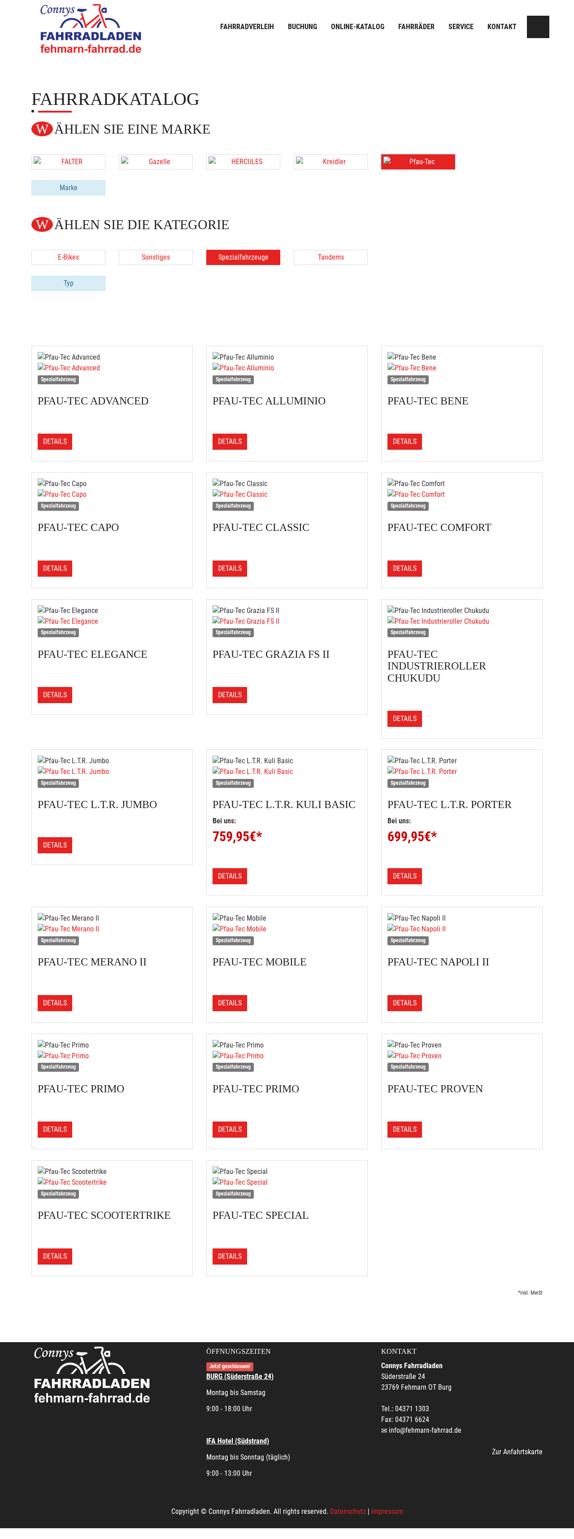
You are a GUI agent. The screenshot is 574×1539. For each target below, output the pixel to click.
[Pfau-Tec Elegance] (112, 621)
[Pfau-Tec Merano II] (112, 929)
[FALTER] (68, 162)
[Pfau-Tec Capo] (112, 494)
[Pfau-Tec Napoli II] (461, 929)
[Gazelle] (156, 162)
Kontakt (502, 26)
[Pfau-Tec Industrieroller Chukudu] (461, 621)
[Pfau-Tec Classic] (287, 494)
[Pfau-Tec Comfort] (461, 494)
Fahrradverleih (247, 26)
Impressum (387, 1511)
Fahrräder (416, 26)
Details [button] (55, 441)
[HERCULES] (243, 162)
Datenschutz (348, 1511)
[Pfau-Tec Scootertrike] (112, 1182)
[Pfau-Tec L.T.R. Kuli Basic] (287, 771)
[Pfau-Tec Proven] (461, 1056)
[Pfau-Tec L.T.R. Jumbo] (112, 771)
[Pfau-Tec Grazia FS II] (287, 621)
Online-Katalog (357, 26)
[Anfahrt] (538, 27)
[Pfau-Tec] (418, 162)
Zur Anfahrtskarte (517, 1452)
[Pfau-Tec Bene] (461, 368)
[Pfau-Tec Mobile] (287, 929)
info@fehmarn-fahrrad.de (425, 1430)
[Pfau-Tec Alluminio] (287, 368)
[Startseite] (91, 28)
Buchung (302, 26)
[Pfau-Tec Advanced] (112, 368)
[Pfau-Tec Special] (287, 1182)
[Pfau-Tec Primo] (112, 1056)
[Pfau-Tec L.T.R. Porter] (461, 771)
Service (461, 26)
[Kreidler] (330, 162)
